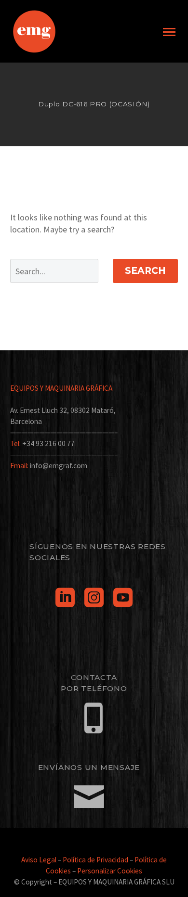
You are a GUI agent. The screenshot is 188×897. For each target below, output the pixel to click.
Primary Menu (169, 32)
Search (145, 270)
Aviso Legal (38, 859)
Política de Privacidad (95, 859)
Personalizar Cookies (109, 870)
